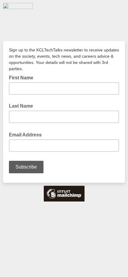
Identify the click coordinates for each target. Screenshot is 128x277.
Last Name (21, 105)
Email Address (27, 134)
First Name (21, 77)
